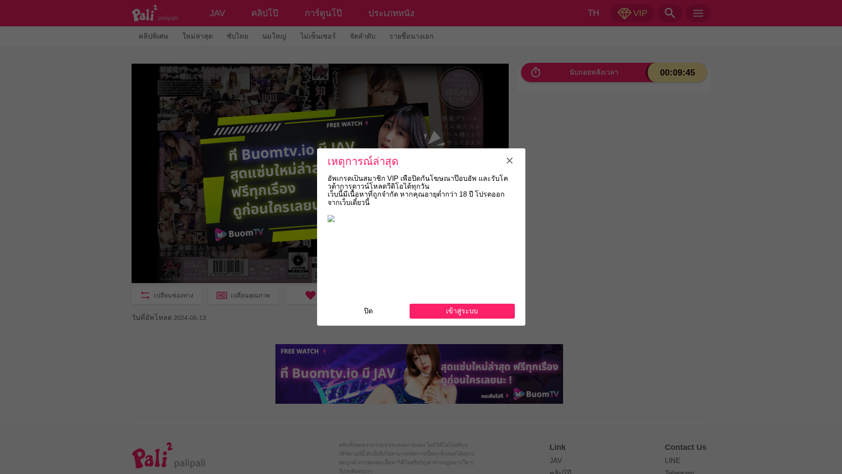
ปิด (368, 311)
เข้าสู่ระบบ (462, 311)
